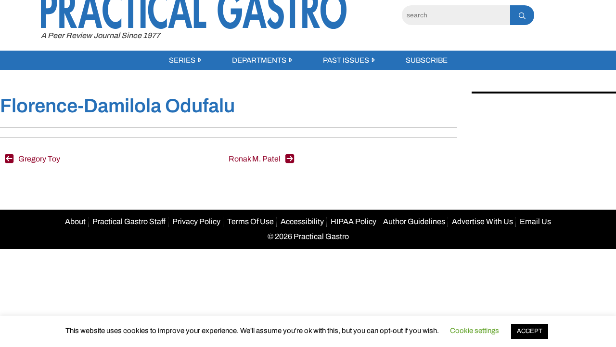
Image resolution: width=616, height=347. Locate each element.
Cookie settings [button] (474, 330)
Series (182, 60)
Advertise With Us (482, 221)
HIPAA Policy (353, 221)
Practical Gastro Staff (129, 221)
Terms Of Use (250, 221)
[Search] (522, 15)
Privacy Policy (196, 221)
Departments (259, 60)
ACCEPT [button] (529, 331)
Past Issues (346, 60)
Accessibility (302, 221)
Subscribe (427, 60)
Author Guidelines (414, 221)
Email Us (535, 221)
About (75, 221)
